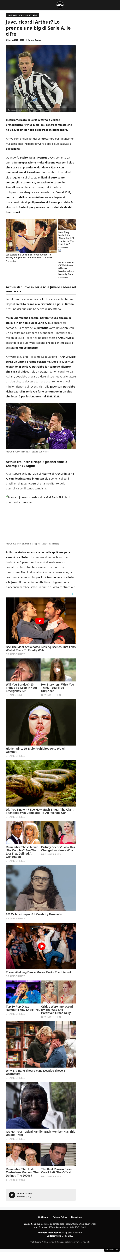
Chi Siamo (43, 1217)
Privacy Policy (60, 1217)
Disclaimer (76, 1217)
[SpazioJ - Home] (60, 4)
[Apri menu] (114, 5)
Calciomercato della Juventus (22, 15)
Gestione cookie (112, 1250)
